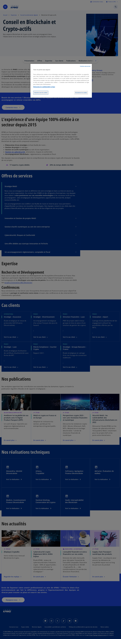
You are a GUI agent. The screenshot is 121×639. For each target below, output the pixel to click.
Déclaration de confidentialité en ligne (44, 87)
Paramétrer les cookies (81, 92)
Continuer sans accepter (85, 66)
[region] (61, 81)
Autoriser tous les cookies (40, 92)
